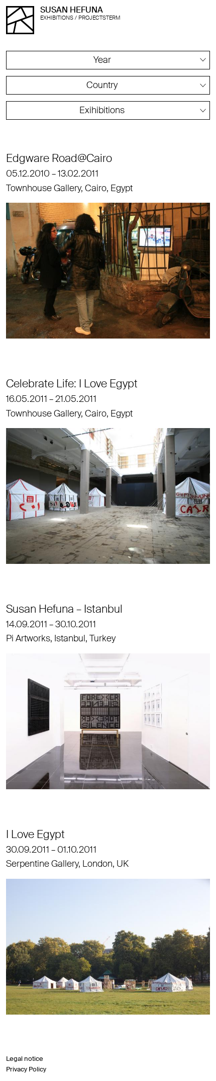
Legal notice (24, 1058)
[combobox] (108, 60)
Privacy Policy (26, 1069)
